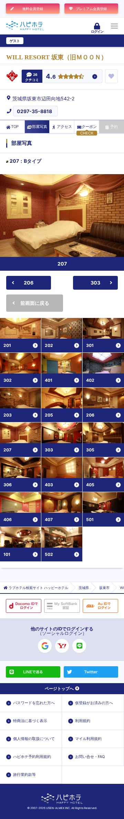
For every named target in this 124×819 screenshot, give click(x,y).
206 (28, 283)
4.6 (51, 76)
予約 (114, 126)
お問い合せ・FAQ (90, 756)
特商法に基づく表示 (30, 720)
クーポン (89, 126)
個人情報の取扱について (34, 738)
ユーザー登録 (36, 41)
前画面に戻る (34, 303)
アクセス (64, 126)
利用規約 (82, 720)
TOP (15, 126)
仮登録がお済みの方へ (94, 702)
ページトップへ (59, 688)
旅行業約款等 (24, 774)
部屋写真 (39, 126)
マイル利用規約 (88, 738)
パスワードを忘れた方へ (34, 702)
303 (95, 283)
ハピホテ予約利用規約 (32, 756)
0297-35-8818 (34, 111)
